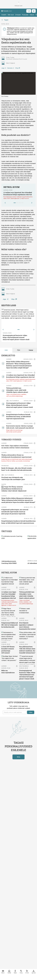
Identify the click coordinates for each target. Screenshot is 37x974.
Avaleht (3, 15)
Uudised (8, 359)
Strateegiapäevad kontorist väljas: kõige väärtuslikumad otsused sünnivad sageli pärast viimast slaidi (16, 337)
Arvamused (5, 465)
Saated (3, 484)
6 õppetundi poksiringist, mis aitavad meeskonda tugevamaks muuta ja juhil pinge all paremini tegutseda (14, 512)
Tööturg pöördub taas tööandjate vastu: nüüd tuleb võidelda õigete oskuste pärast (17, 390)
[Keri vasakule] (3, 329)
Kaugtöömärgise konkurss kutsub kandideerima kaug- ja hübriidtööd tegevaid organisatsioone (18, 416)
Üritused (18, 15)
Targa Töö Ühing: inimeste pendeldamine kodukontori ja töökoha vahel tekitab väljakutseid (13, 489)
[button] (14, 712)
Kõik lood (11, 15)
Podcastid (25, 15)
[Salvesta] (35, 359)
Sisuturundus (14, 400)
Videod (32, 15)
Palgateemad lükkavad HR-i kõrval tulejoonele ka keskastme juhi (9, 625)
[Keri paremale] (34, 329)
